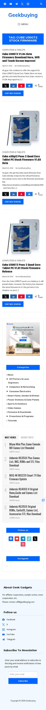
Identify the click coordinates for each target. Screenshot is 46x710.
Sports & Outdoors (17, 403)
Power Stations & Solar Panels (23, 399)
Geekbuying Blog (23, 66)
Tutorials (12, 420)
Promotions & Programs (21, 416)
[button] (23, 24)
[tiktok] (29, 538)
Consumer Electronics (20, 391)
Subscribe (23, 681)
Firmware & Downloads (19, 412)
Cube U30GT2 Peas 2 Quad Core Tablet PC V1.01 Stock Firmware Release (21, 268)
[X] (22, 3)
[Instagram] (16, 3)
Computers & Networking (22, 387)
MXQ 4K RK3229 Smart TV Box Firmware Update (25, 477)
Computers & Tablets (13, 50)
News (10, 374)
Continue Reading (13, 93)
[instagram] (28, 3)
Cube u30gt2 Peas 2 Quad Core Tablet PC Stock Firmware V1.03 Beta (21, 159)
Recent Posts (27, 437)
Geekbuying (23, 15)
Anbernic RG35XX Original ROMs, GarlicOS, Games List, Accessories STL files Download (25, 510)
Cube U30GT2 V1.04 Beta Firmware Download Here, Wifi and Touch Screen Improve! (20, 57)
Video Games (14, 408)
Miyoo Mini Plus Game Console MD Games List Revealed (24, 446)
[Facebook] (5, 3)
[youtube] (11, 3)
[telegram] (23, 538)
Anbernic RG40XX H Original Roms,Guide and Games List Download (23, 492)
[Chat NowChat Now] (43, 500)
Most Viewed (10, 437)
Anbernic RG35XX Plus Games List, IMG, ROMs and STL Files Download (24, 461)
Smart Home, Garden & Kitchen (23, 395)
